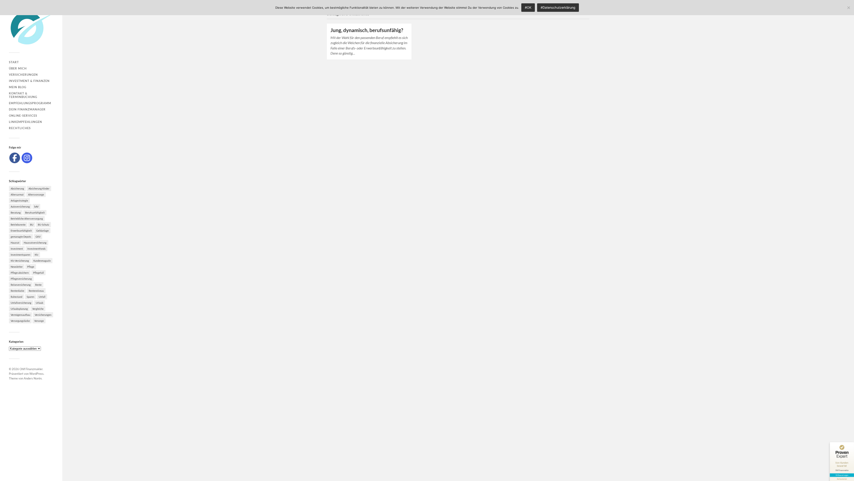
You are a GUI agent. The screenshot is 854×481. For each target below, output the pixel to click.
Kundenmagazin (42, 260)
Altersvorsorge (36, 194)
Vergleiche (38, 308)
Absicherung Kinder (38, 188)
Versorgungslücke (20, 320)
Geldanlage (42, 230)
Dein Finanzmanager (27, 109)
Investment (17, 248)
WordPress (36, 373)
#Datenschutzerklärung (558, 7)
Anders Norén (33, 378)
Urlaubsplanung (19, 308)
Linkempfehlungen (25, 122)
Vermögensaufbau (20, 314)
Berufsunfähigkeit (35, 212)
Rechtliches (20, 128)
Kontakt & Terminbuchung (23, 95)
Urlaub (39, 302)
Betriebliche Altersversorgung (27, 218)
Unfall (42, 296)
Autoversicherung (20, 206)
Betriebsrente (18, 224)
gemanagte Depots (21, 236)
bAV (36, 206)
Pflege (30, 266)
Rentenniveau (36, 290)
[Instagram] (27, 158)
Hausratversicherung (35, 242)
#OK (528, 7)
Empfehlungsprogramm (30, 103)
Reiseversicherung (21, 284)
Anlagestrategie (19, 200)
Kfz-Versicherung (20, 260)
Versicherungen (23, 74)
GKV (38, 236)
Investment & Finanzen (29, 81)
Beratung (16, 212)
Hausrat (15, 242)
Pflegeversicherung (21, 278)
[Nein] (848, 7)
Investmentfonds (36, 248)
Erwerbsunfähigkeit (21, 230)
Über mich (18, 68)
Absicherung (17, 188)
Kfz (36, 254)
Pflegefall (38, 272)
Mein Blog (17, 87)
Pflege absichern (20, 272)
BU (31, 224)
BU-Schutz (43, 224)
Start (14, 62)
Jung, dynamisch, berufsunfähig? (366, 30)
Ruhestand (16, 296)
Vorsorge (39, 320)
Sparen (30, 296)
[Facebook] (14, 158)
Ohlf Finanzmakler (31, 369)
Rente (38, 284)
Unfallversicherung (21, 302)
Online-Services (23, 115)
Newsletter (17, 266)
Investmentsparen (20, 254)
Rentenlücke (17, 290)
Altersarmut (17, 194)
